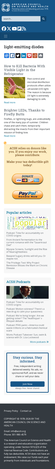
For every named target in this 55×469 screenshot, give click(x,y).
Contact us (25, 410)
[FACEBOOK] (12, 55)
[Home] (26, 7)
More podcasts (38, 341)
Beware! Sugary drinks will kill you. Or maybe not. (26, 257)
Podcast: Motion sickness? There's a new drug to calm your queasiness (25, 310)
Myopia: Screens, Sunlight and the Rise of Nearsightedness (26, 250)
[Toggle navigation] (6, 36)
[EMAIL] (6, 55)
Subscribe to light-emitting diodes (5, 143)
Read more (9, 102)
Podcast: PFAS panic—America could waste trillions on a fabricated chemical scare (26, 328)
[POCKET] (29, 55)
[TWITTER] (18, 55)
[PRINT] (40, 55)
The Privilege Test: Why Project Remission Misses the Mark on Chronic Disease (27, 265)
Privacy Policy (11, 410)
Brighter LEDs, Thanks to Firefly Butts (24, 112)
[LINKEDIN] (23, 55)
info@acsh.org (18, 431)
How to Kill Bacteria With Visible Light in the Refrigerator (24, 70)
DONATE (27, 176)
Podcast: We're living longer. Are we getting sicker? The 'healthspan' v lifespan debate (25, 318)
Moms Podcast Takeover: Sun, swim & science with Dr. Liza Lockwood (26, 336)
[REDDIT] (34, 55)
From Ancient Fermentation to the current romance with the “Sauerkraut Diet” (26, 242)
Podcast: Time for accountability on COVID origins (24, 234)
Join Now (27, 384)
